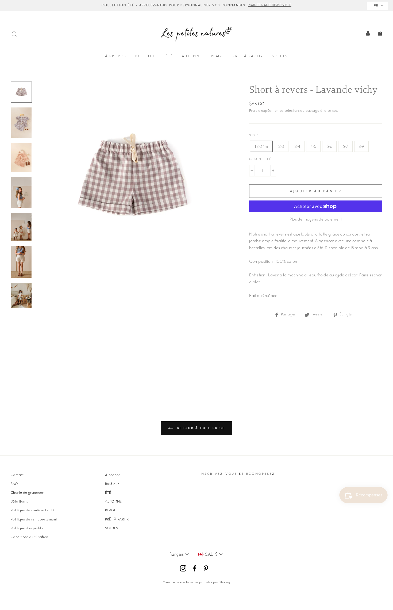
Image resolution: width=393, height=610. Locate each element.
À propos (115, 56)
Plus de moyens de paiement (316, 220)
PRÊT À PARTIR (248, 56)
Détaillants (19, 501)
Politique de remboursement (34, 519)
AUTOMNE (192, 56)
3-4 (297, 146)
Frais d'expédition (264, 111)
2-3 (281, 146)
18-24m (261, 146)
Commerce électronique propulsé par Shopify (196, 582)
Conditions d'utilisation (29, 537)
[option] (196, 6)
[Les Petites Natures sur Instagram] (183, 568)
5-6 (329, 146)
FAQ (14, 484)
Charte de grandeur (27, 493)
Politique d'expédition (29, 528)
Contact (17, 475)
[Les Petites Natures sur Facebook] (194, 568)
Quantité (260, 159)
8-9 (361, 146)
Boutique (146, 56)
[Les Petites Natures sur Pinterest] (206, 568)
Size (254, 135)
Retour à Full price (200, 428)
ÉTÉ (169, 56)
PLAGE (217, 56)
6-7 (345, 146)
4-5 (313, 146)
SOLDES (280, 56)
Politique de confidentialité (33, 510)
